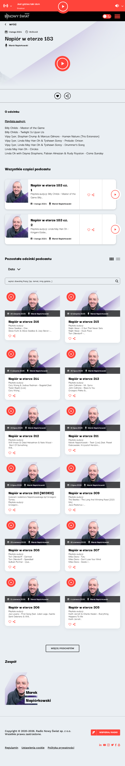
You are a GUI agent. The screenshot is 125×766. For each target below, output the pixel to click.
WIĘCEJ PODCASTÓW (62, 648)
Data (11, 268)
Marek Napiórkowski (18, 45)
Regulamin (11, 747)
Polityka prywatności (61, 747)
